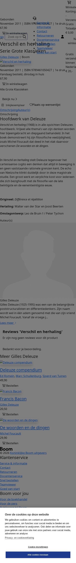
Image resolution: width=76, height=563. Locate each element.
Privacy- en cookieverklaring (19, 537)
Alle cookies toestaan (38, 555)
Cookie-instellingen (38, 547)
